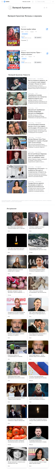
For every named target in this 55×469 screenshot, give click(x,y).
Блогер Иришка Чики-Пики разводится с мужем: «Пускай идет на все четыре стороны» (37, 141)
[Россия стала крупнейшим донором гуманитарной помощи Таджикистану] (38, 372)
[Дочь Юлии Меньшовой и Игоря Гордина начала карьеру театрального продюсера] (17, 393)
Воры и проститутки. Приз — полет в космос (31, 53)
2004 (22, 56)
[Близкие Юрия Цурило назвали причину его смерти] (17, 329)
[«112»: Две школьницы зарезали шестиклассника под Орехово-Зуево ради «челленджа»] (17, 244)
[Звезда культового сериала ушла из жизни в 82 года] (17, 457)
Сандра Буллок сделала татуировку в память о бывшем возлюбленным (36, 185)
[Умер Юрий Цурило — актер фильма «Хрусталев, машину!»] (38, 351)
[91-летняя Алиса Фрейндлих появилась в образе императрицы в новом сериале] (17, 415)
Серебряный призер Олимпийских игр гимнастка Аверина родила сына (37, 96)
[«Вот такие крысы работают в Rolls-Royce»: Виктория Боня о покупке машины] (38, 308)
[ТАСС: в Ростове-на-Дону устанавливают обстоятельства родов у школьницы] (38, 286)
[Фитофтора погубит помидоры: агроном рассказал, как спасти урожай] (17, 436)
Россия (31, 31)
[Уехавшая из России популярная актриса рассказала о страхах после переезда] (17, 308)
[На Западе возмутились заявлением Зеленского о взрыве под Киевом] (38, 436)
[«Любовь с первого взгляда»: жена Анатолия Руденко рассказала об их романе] (38, 222)
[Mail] (4, 1)
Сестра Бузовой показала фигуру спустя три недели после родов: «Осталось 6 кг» (37, 126)
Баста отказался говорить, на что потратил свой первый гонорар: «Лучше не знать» (37, 82)
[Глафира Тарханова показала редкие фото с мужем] (17, 265)
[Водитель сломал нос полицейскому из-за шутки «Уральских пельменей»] (17, 351)
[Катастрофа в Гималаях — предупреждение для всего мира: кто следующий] (38, 244)
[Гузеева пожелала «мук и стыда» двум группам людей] (38, 457)
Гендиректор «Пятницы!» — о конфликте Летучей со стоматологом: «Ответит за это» (37, 170)
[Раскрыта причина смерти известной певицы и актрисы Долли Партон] (38, 393)
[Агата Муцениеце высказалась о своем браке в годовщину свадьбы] (38, 329)
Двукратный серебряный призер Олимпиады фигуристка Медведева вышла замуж (36, 111)
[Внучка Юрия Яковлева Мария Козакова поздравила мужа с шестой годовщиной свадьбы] (38, 265)
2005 (22, 31)
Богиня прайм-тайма (28, 29)
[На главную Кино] (7, 1)
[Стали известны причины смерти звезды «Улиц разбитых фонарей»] (38, 415)
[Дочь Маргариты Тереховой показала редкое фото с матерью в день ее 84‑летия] (17, 222)
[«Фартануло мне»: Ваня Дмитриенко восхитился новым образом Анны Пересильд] (17, 372)
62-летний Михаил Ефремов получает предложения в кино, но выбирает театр (37, 155)
